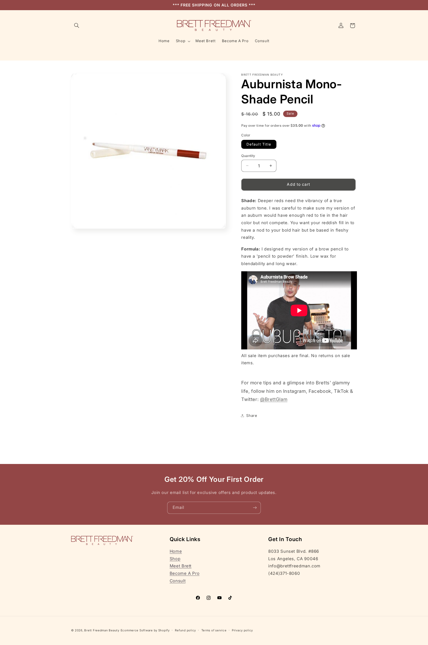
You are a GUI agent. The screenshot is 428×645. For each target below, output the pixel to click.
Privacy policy (242, 630)
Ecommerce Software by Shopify (145, 630)
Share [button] (251, 415)
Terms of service (214, 630)
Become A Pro (185, 573)
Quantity (248, 155)
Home (176, 551)
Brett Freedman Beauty (101, 630)
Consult (178, 580)
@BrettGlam (273, 399)
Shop (175, 558)
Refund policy (185, 630)
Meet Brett (180, 565)
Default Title (258, 144)
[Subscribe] (255, 508)
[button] (76, 25)
